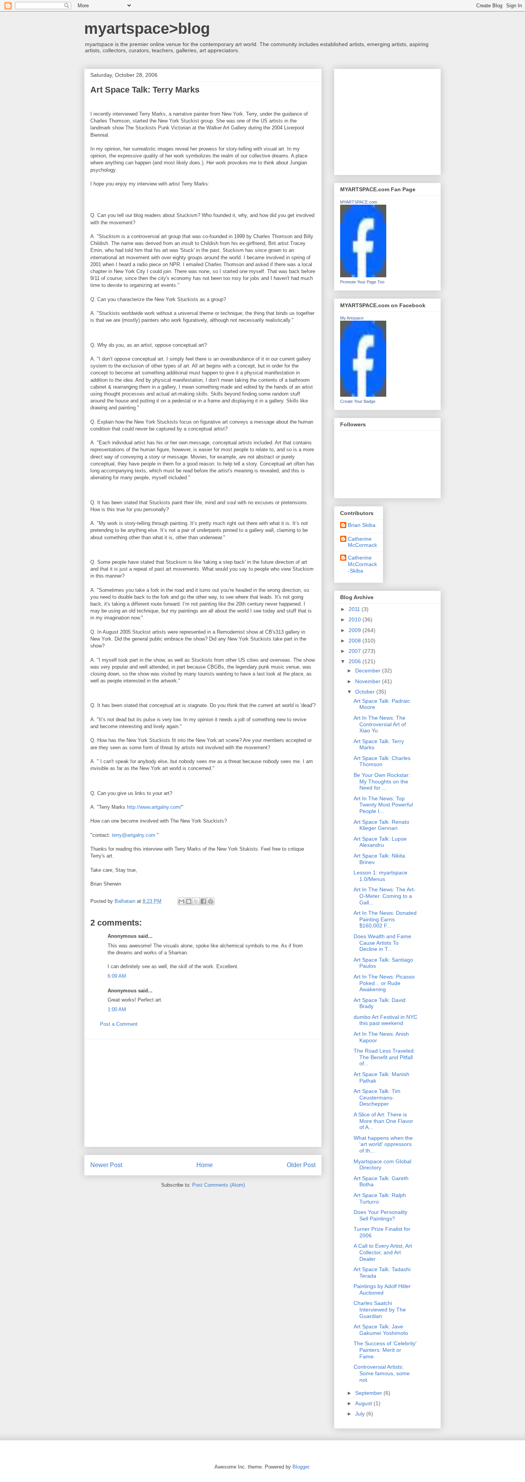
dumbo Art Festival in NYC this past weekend (385, 1020)
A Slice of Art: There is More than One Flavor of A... (383, 1121)
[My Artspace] (363, 395)
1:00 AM (117, 1009)
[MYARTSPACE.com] (363, 275)
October (365, 692)
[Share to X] (196, 901)
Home (204, 1165)
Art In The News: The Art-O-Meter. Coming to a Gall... (384, 896)
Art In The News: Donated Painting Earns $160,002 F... (385, 919)
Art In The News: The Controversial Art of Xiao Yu (380, 724)
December (368, 670)
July (360, 1414)
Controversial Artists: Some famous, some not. (382, 1373)
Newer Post (106, 1165)
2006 (355, 661)
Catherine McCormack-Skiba (362, 564)
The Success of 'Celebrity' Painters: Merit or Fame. (385, 1349)
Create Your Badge (357, 401)
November (368, 681)
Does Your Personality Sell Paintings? (380, 1215)
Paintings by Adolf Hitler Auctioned (382, 1289)
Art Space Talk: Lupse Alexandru (380, 842)
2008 (355, 641)
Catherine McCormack (362, 542)
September (369, 1393)
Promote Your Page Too (362, 282)
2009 (355, 630)
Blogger (300, 1467)
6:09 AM (117, 976)
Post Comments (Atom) (218, 1185)
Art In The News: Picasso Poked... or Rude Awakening (384, 983)
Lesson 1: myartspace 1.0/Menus (380, 875)
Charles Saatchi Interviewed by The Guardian (380, 1309)
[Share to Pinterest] (210, 901)
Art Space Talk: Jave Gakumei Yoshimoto (381, 1329)
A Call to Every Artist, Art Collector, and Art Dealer (383, 1252)
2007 (355, 651)
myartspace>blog (147, 28)
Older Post (301, 1165)
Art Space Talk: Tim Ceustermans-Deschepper (377, 1097)
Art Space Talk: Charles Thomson (382, 761)
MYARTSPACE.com (358, 202)
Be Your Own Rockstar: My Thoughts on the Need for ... (382, 781)
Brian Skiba (361, 525)
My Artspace (352, 318)
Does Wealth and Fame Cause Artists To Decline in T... (382, 942)
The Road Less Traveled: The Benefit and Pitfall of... (384, 1057)
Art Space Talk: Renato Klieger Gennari (381, 825)
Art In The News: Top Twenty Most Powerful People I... (383, 805)
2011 (355, 609)
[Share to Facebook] (203, 901)
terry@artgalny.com (133, 835)
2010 (355, 619)
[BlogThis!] (189, 901)
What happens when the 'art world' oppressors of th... (383, 1144)
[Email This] (181, 901)
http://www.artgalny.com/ (154, 807)
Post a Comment (119, 1024)
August (364, 1403)
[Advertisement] (203, 1093)
